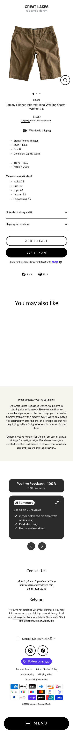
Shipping (25, 120)
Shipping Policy (45, 674)
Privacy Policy (27, 674)
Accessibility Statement (37, 679)
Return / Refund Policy (46, 669)
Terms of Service (24, 669)
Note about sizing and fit (19, 212)
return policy (20, 617)
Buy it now (37, 252)
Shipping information (17, 224)
